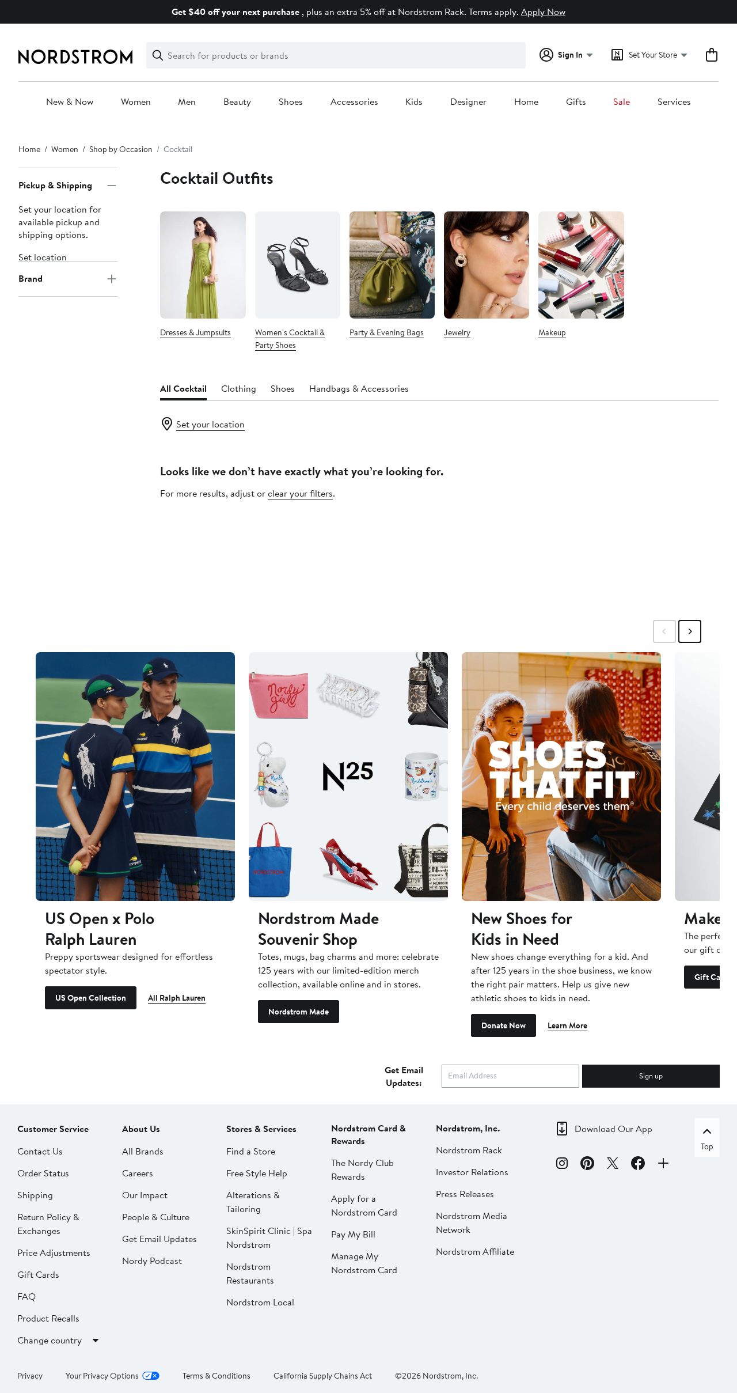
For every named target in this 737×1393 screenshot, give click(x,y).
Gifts (576, 102)
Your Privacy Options (102, 1375)
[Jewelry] (486, 264)
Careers (137, 1173)
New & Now (69, 102)
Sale (621, 102)
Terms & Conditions (216, 1375)
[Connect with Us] (663, 1165)
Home (526, 102)
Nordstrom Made (298, 1011)
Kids (414, 102)
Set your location (210, 424)
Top (707, 1146)
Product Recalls (48, 1318)
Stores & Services (261, 1128)
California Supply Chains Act (322, 1375)
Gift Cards (38, 1274)
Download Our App (613, 1128)
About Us (141, 1128)
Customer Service (53, 1128)
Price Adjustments (53, 1252)
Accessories (354, 102)
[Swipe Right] (689, 631)
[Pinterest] (587, 1165)
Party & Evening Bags (386, 332)
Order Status (43, 1173)
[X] (613, 1165)
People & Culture (155, 1216)
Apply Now (543, 11)
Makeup (552, 332)
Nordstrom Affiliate (475, 1251)
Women (136, 102)
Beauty (237, 102)
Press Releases (465, 1193)
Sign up (651, 1075)
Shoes (291, 102)
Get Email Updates (159, 1238)
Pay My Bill (353, 1234)
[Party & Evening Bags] (392, 264)
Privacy (30, 1375)
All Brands (143, 1151)
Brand (30, 278)
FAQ (26, 1296)
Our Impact (145, 1194)
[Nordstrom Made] (348, 776)
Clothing (238, 388)
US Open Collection (90, 998)
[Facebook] (638, 1165)
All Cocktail (183, 388)
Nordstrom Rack (469, 1150)
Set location (42, 257)
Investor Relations (472, 1171)
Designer (468, 102)
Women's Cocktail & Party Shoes (290, 339)
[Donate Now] (561, 776)
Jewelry (457, 332)
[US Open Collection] (135, 776)
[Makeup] (581, 264)
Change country (49, 1340)
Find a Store (250, 1151)
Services (674, 102)
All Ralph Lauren (177, 998)
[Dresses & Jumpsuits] (202, 264)
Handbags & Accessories (359, 388)
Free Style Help (256, 1173)
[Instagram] (562, 1165)
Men (187, 102)
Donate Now (503, 1025)
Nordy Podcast (152, 1260)
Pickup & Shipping (55, 185)
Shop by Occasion (121, 149)
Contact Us (40, 1151)
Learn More (567, 1025)
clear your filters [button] (300, 493)
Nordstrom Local (260, 1302)
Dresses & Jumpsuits (195, 332)
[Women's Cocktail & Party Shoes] (297, 264)
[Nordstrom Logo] (75, 57)
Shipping (35, 1194)
